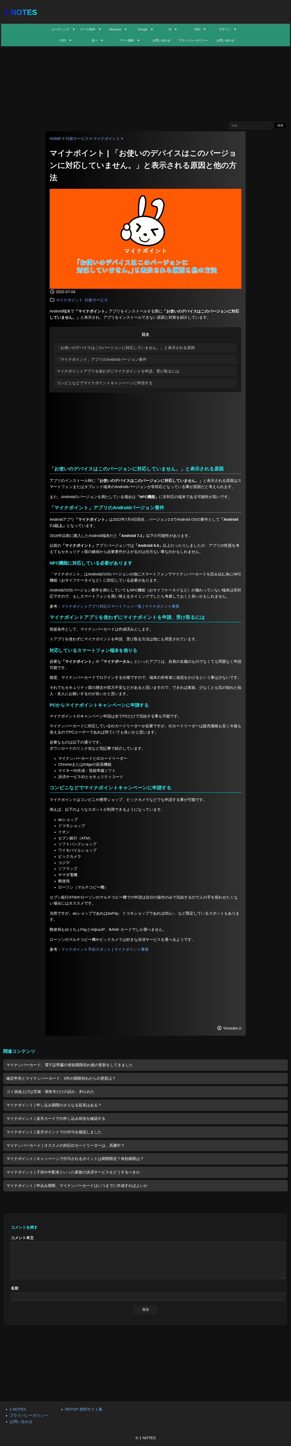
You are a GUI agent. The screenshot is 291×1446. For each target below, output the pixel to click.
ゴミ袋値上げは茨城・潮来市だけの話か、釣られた (50, 1092)
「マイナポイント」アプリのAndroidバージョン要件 (102, 359)
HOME (55, 138)
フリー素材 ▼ (129, 40)
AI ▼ (173, 29)
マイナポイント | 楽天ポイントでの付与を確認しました (54, 1132)
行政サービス (77, 138)
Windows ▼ (118, 29)
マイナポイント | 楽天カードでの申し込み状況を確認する (55, 1118)
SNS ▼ (200, 29)
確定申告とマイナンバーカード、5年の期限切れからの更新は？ (61, 1078)
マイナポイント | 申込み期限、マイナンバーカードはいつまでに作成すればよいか (77, 1185)
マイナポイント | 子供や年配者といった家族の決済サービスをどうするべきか (73, 1172)
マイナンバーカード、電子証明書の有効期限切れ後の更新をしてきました (69, 1065)
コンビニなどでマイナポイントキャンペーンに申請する (105, 383)
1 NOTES (20, 12)
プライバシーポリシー (193, 40)
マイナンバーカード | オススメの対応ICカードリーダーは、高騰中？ (65, 1145)
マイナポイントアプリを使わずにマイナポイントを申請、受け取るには (118, 371)
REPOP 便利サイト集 (83, 1409)
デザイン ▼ (228, 29)
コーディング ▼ (63, 29)
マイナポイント (106, 138)
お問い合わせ (161, 40)
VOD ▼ (65, 40)
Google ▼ (145, 29)
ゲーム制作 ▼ (90, 29)
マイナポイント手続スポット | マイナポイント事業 (105, 949)
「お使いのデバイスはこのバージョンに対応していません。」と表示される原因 (126, 348)
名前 (15, 1288)
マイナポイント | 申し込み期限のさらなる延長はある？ (54, 1105)
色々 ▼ (98, 40)
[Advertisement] (145, 83)
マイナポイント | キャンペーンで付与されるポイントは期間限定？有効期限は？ (75, 1159)
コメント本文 (22, 1238)
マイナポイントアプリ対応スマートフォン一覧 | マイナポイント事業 (120, 606)
